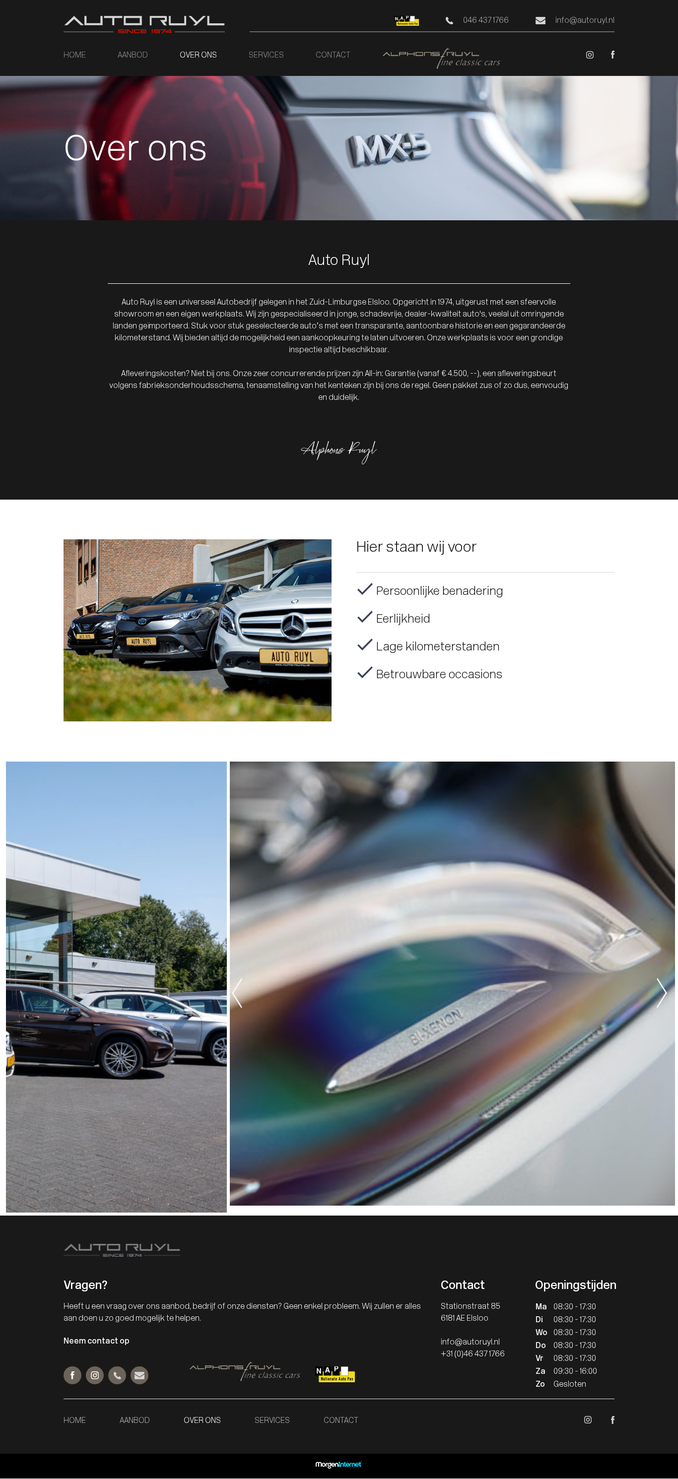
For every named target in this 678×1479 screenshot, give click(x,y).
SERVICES (266, 56)
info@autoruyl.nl (584, 21)
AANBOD (133, 56)
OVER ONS (198, 56)
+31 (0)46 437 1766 (473, 1354)
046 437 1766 (486, 21)
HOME (75, 56)
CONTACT (333, 56)
